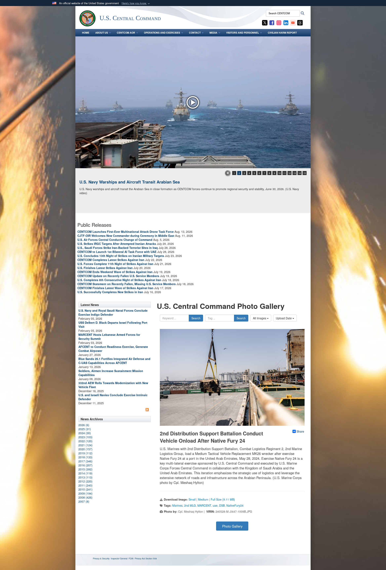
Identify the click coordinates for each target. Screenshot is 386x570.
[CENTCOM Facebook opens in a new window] (272, 22)
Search (195, 318)
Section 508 (151, 558)
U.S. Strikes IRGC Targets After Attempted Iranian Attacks (116, 244)
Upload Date (284, 318)
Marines (177, 505)
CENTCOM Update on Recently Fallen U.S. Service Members (118, 276)
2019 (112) (85, 453)
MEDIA (213, 32)
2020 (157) (85, 449)
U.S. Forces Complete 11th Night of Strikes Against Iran (115, 264)
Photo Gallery (232, 526)
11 (284, 173)
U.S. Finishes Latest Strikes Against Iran (105, 268)
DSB (222, 505)
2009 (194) (85, 493)
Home (85, 32)
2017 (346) (85, 461)
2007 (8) (83, 501)
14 (299, 173)
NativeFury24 (234, 505)
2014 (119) (85, 473)
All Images (260, 318)
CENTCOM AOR (126, 32)
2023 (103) (85, 437)
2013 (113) (85, 477)
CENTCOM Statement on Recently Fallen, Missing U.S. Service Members (126, 284)
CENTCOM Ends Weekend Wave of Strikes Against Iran (115, 272)
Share (300, 431)
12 (289, 173)
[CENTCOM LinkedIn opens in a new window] (286, 22)
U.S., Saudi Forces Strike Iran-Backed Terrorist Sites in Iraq (117, 248)
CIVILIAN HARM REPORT (282, 32)
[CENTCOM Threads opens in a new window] (300, 22)
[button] (136, 3)
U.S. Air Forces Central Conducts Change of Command (114, 240)
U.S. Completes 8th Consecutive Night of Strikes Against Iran (119, 280)
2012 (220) (85, 481)
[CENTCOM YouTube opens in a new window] (293, 22)
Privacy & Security (101, 558)
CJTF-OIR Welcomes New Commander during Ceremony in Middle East (125, 236)
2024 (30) (84, 433)
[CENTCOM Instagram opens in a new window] (279, 22)
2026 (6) (83, 425)
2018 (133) (85, 457)
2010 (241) (85, 489)
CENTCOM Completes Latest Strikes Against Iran (110, 260)
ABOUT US (101, 32)
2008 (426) (85, 497)
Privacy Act (140, 558)
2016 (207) (85, 465)
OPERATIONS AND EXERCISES (162, 32)
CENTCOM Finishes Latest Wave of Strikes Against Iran (115, 288)
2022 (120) (85, 441)
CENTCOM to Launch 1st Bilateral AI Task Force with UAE (116, 252)
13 (294, 173)
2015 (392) (85, 469)
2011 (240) (85, 485)
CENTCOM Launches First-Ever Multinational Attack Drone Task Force (125, 232)
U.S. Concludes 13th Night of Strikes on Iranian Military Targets (120, 256)
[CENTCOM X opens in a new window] (265, 22)
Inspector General (119, 558)
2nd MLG (190, 505)
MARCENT (204, 505)
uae (215, 505)
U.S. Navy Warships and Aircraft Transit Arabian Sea (129, 182)
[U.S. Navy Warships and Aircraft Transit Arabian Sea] (193, 102)
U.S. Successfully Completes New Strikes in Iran (110, 292)
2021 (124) (85, 445)
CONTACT (195, 32)
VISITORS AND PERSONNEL (242, 32)
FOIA (131, 558)
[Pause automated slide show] (228, 173)
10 (279, 173)
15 (304, 173)
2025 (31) (84, 429)
